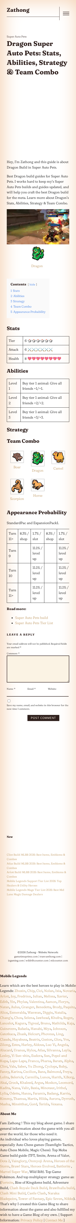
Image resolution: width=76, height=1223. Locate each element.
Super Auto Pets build (31, 618)
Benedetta (43, 1007)
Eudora (36, 1055)
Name (11, 688)
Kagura (20, 1023)
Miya (47, 1028)
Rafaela (23, 1028)
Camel (58, 468)
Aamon (51, 1002)
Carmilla (31, 1077)
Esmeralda (18, 1012)
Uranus (19, 1050)
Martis (32, 1098)
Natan (4, 1007)
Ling (59, 1034)
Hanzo (26, 1093)
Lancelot (6, 1023)
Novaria (69, 991)
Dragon (37, 266)
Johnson (59, 1028)
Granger (27, 1007)
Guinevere (8, 1028)
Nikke (68, 1198)
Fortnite (7, 1182)
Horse (37, 495)
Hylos (31, 1050)
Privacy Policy (31, 1220)
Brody (57, 1007)
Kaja (70, 1023)
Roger (68, 1018)
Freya (67, 1071)
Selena (29, 1018)
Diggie (48, 1012)
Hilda (43, 1098)
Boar (17, 467)
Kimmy (6, 1098)
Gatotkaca (7, 1034)
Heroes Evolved (42, 1166)
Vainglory (19, 1161)
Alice (4, 1012)
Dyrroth (67, 1098)
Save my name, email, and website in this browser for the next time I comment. (37, 707)
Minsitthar (20, 1104)
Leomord (65, 1082)
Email (31, 688)
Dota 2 (5, 1161)
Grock (13, 1082)
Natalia (59, 1012)
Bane (41, 1071)
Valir (25, 1088)
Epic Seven (54, 1198)
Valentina (36, 1002)
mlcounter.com (59, 960)
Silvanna (53, 1050)
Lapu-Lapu (18, 1061)
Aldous (38, 1044)
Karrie (65, 1093)
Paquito (69, 1007)
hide (32, 284)
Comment (13, 653)
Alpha (68, 1061)
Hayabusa (19, 1039)
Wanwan (34, 1012)
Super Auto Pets (17, 36)
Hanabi (36, 1028)
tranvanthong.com (50, 956)
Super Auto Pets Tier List (34, 623)
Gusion (46, 1039)
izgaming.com (16, 960)
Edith (4, 1002)
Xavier (62, 996)
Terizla (44, 1104)
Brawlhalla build (61, 1188)
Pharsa (46, 1061)
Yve (66, 1039)
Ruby (62, 1066)
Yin (12, 1002)
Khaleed (26, 1082)
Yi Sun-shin (20, 1055)
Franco (33, 1061)
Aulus (15, 1007)
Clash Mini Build (13, 1193)
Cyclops (51, 1066)
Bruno (45, 1023)
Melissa (49, 996)
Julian (37, 996)
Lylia (4, 1093)
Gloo (57, 1039)
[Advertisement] (38, 118)
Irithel (61, 1088)
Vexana (56, 1104)
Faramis (39, 1093)
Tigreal (33, 1023)
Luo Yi (51, 1044)
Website (52, 688)
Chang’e (6, 1018)
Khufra (56, 1018)
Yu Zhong (35, 1066)
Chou (18, 1018)
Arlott (4, 996)
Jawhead (42, 1018)
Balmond (54, 1071)
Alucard (6, 1050)
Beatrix (34, 1039)
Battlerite (63, 1166)
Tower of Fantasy (31, 1198)
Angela (62, 1044)
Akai (3, 1082)
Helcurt (33, 1034)
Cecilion (29, 1071)
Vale (12, 1066)
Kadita (5, 1088)
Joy (13, 996)
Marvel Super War (14, 1171)
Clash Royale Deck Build (28, 1188)
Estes (16, 1044)
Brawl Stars (20, 1166)
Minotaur (48, 1088)
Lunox (45, 1077)
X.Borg (68, 1077)
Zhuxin (20, 991)
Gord (33, 1104)
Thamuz (19, 1098)
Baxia (35, 1088)
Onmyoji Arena (40, 1161)
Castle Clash (36, 1193)
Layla (66, 1050)
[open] (66, 13)
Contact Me (54, 1220)
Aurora (54, 1098)
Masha (5, 1104)
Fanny (4, 1071)
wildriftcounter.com (37, 960)
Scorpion (17, 498)
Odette (15, 1093)
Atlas (41, 1050)
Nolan (49, 991)
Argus (38, 1082)
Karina (16, 1071)
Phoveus (47, 1034)
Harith (57, 1077)
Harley (26, 1044)
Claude (5, 1039)
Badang (52, 1093)
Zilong (5, 1044)
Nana (16, 1088)
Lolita (4, 1077)
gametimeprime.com (26, 956)
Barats (57, 1061)
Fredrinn (24, 996)
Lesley (5, 1055)
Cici (39, 991)
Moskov (51, 1082)
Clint (4, 1066)
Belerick (17, 1077)
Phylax (22, 1002)
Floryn (63, 1002)
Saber (22, 1066)
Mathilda (58, 1023)
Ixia (58, 991)
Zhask (21, 1034)
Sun (47, 1055)
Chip (31, 991)
